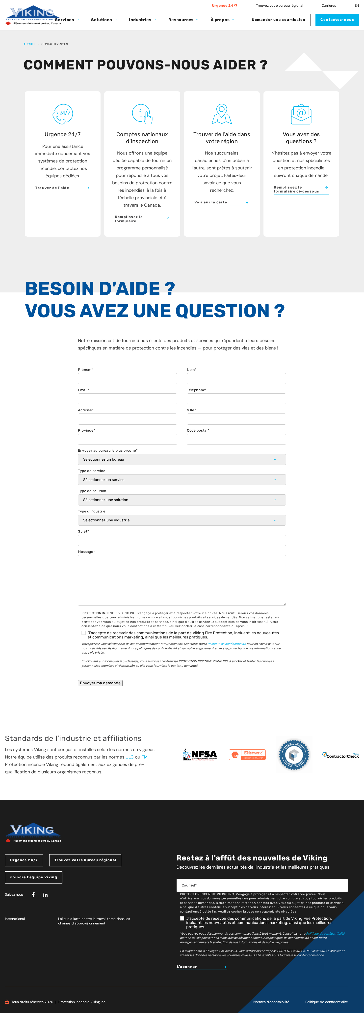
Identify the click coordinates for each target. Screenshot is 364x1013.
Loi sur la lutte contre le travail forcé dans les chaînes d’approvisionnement (94, 921)
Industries (140, 20)
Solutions (101, 20)
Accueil (30, 44)
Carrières (329, 5)
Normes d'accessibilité (271, 1002)
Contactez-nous (337, 20)
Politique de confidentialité (227, 644)
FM (144, 757)
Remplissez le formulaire (129, 219)
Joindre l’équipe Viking (33, 877)
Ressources (181, 20)
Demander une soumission (278, 20)
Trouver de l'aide (52, 188)
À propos (220, 20)
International (15, 919)
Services (64, 20)
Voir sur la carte (210, 202)
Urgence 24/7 (224, 5)
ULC (130, 757)
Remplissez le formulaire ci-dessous (296, 189)
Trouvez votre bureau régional (279, 5)
